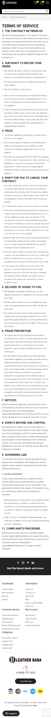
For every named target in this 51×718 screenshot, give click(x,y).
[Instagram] (23, 562)
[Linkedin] (33, 562)
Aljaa (35, 705)
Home (4, 17)
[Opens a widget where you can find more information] (11, 714)
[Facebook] (18, 562)
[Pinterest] (28, 562)
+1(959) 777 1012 (25, 672)
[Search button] (47, 11)
